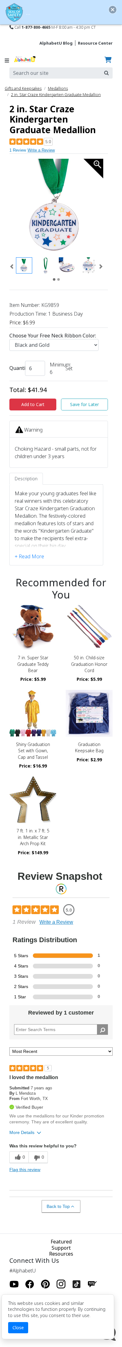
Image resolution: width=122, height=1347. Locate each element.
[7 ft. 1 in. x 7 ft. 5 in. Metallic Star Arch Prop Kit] (32, 799)
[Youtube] (14, 1284)
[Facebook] (29, 1284)
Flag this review (24, 1169)
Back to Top (58, 1206)
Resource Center (95, 43)
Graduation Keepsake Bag (89, 747)
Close (18, 1327)
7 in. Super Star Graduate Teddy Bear (32, 664)
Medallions (58, 88)
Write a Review (41, 150)
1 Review (17, 150)
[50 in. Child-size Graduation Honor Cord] (89, 626)
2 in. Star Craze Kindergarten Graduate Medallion (56, 94)
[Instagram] (61, 1284)
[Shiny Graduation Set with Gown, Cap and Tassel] (32, 713)
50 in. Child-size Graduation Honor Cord (89, 664)
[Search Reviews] (102, 1029)
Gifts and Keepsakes (23, 88)
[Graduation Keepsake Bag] (89, 713)
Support (61, 1247)
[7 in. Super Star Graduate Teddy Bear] (32, 626)
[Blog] (92, 1284)
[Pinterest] (45, 1284)
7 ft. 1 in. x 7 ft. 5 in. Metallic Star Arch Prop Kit (33, 837)
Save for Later (84, 404)
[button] (11, 266)
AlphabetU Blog (56, 43)
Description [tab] (26, 479)
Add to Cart (32, 404)
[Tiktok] (76, 1284)
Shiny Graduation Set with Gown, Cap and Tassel (33, 750)
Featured (61, 1241)
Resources (61, 1253)
